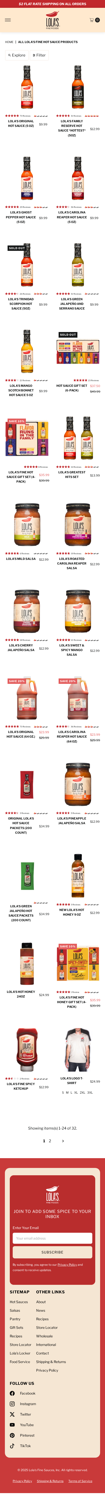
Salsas (15, 1310)
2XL (82, 1092)
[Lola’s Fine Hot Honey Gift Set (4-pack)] (78, 963)
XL (76, 1092)
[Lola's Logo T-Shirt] (78, 1050)
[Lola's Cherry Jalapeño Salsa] (27, 611)
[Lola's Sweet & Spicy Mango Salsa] (78, 611)
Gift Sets (16, 1327)
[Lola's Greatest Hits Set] (78, 438)
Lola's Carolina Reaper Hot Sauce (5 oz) (72, 217)
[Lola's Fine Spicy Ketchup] (27, 1050)
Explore (18, 55)
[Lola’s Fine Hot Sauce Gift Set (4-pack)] (27, 438)
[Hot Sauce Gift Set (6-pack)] (78, 351)
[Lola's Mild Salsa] (27, 524)
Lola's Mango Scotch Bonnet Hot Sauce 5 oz (21, 390)
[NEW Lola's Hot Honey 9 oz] (78, 876)
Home (9, 42)
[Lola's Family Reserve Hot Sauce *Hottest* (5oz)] (78, 87)
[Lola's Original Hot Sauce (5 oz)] (27, 87)
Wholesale (44, 1336)
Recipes (16, 1336)
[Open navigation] (8, 20)
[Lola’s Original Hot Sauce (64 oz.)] (27, 698)
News (40, 1310)
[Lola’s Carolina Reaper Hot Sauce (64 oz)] (78, 698)
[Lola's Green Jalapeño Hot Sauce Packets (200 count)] (27, 876)
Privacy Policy (67, 1264)
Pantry (15, 1319)
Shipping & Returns (51, 1362)
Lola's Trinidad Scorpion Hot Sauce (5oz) (21, 303)
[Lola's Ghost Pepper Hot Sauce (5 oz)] (27, 178)
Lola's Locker (20, 1353)
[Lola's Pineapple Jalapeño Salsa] (78, 784)
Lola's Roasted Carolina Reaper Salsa (71, 563)
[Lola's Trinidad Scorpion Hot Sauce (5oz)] (27, 265)
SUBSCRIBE (52, 1252)
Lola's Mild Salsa (21, 559)
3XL (90, 1092)
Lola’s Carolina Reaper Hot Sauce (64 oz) (72, 736)
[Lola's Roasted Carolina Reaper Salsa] (78, 524)
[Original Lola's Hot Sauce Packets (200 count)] (27, 784)
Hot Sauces (19, 1302)
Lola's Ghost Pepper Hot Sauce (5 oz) (21, 217)
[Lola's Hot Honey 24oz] (27, 963)
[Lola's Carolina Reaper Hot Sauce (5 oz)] (78, 178)
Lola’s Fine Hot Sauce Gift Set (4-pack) (21, 476)
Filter (41, 55)
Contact (42, 1353)
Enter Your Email (26, 1228)
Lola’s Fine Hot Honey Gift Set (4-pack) (71, 1002)
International (46, 1345)
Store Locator (20, 1345)
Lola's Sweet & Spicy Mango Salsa (71, 650)
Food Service (20, 1362)
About (41, 1302)
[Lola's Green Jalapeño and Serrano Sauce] (78, 265)
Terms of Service (80, 1481)
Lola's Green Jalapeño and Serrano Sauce (72, 303)
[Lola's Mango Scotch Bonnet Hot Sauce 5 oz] (27, 351)
